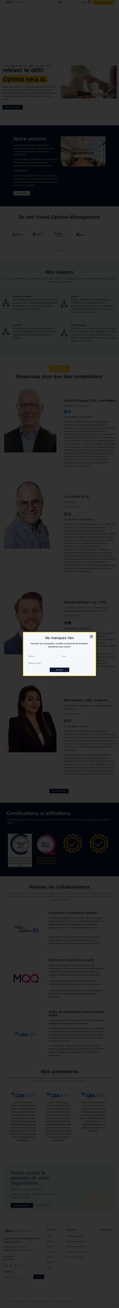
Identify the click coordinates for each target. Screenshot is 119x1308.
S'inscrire (59, 670)
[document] (59, 654)
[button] (91, 636)
